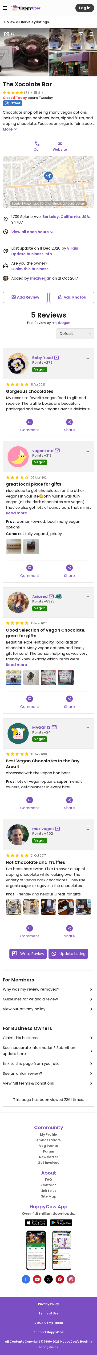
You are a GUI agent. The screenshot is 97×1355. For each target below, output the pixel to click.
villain (72, 248)
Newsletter (48, 1157)
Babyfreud (42, 357)
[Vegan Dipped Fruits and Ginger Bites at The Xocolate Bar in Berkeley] (31, 907)
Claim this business (29, 269)
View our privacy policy (24, 1009)
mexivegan (40, 278)
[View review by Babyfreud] (18, 363)
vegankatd (42, 450)
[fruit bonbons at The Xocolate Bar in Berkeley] (31, 546)
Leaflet (16, 204)
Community (48, 1127)
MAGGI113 (41, 727)
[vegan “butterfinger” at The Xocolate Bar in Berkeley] (13, 546)
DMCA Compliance (48, 1323)
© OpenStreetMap (54, 204)
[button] (48, 177)
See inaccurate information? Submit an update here (39, 1050)
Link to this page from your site (31, 1063)
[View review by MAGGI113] (18, 733)
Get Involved (49, 1162)
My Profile (48, 1134)
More (8, 129)
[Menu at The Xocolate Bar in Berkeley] (66, 677)
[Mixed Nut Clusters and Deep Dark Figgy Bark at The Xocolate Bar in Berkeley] (66, 907)
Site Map (48, 1196)
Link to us (48, 1190)
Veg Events (48, 1145)
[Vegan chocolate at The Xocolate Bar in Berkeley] (48, 677)
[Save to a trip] (81, 34)
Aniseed (40, 596)
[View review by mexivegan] (18, 834)
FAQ (48, 1179)
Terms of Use (48, 1313)
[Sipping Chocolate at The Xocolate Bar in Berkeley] (83, 907)
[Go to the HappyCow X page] (48, 1279)
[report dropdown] (87, 358)
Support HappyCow (49, 1332)
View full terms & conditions (28, 1083)
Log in (84, 8)
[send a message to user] (57, 358)
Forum (48, 1151)
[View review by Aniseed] (18, 602)
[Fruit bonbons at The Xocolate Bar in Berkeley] (13, 677)
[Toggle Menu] (5, 8)
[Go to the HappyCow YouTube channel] (37, 1279)
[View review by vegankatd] (18, 456)
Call (37, 149)
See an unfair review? (22, 1073)
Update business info (31, 254)
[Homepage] (25, 8)
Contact (48, 1185)
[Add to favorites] (91, 34)
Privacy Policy (48, 1304)
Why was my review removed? (31, 989)
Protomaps (31, 204)
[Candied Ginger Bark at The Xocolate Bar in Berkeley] (48, 907)
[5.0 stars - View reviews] (13, 92)
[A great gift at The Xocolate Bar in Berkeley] (31, 677)
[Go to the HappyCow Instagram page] (71, 1279)
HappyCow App (49, 1206)
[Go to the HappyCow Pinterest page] (60, 1279)
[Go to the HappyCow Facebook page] (26, 1279)
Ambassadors (48, 1140)
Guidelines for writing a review (30, 999)
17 (13, 34)
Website (60, 149)
